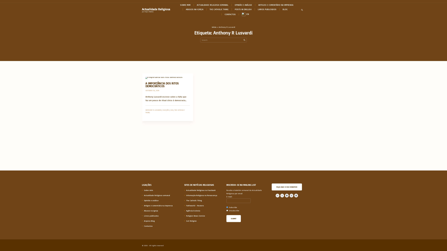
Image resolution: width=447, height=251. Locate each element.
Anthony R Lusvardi (154, 110)
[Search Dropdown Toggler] (302, 10)
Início (214, 27)
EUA (172, 110)
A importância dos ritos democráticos (162, 84)
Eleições (166, 110)
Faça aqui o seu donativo (286, 187)
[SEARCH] (244, 40)
